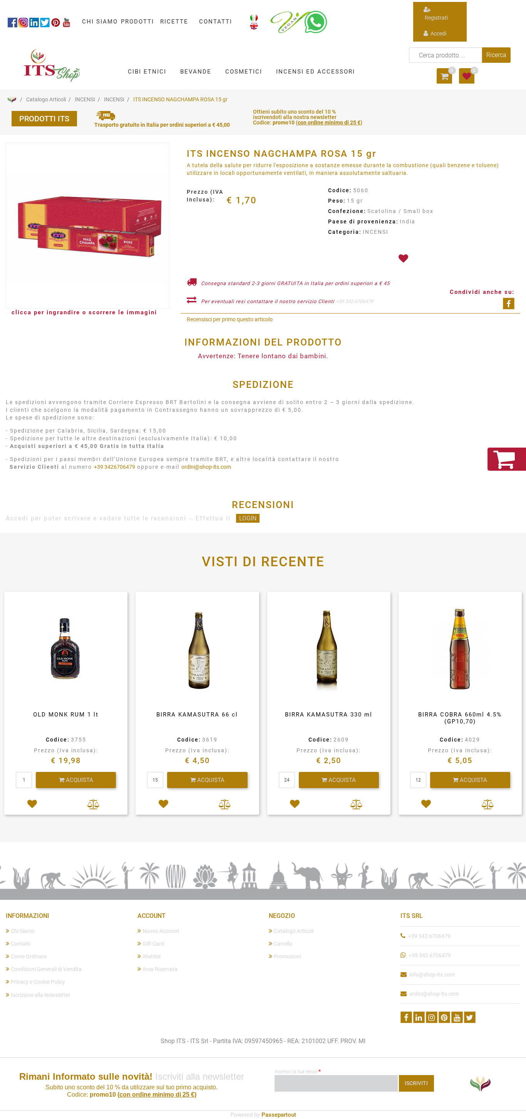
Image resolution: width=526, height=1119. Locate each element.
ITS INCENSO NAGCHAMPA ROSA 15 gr (180, 99)
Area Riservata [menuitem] (160, 969)
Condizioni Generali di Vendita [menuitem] (46, 969)
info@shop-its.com (432, 974)
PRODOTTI (137, 21)
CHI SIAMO (100, 21)
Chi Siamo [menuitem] (23, 931)
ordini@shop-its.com (206, 467)
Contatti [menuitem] (20, 944)
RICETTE (174, 21)
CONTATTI (215, 21)
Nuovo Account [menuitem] (160, 931)
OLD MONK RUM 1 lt (66, 714)
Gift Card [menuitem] (153, 944)
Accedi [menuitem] (437, 33)
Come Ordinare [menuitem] (29, 956)
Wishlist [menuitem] (151, 956)
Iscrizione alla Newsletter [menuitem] (40, 995)
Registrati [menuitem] (436, 18)
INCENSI (85, 99)
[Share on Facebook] (508, 303)
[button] (496, 55)
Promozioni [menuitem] (287, 956)
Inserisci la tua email (298, 1071)
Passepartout (278, 1114)
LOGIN (247, 518)
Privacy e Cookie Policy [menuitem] (38, 982)
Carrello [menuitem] (283, 944)
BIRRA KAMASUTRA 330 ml (328, 714)
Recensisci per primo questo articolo (230, 319)
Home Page (11, 99)
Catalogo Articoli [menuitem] (293, 931)
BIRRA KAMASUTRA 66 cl (197, 714)
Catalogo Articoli (46, 99)
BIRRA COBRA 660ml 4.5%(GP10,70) (460, 718)
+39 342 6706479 (354, 301)
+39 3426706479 (114, 467)
